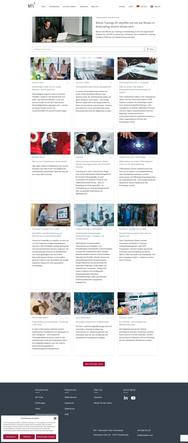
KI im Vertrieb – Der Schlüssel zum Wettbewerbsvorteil (132, 323)
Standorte (98, 397)
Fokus (43, 7)
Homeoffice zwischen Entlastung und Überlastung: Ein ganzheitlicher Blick (47, 234)
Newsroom (84, 7)
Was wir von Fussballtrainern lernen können (49, 161)
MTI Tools (39, 397)
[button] (55, 418)
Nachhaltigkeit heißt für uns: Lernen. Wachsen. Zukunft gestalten (46, 88)
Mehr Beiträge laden (94, 364)
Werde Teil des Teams (103, 403)
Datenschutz (70, 409)
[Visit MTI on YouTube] (133, 398)
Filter (152, 49)
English (157, 6)
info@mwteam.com (145, 435)
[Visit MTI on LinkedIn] (125, 398)
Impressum (69, 403)
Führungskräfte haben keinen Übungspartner (93, 86)
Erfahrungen (54, 7)
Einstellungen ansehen (46, 437)
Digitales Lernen (69, 7)
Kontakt (122, 7)
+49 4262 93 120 (144, 430)
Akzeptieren (11, 437)
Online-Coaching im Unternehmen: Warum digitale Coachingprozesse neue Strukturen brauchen (93, 164)
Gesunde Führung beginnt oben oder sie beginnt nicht (135, 234)
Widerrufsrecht (71, 397)
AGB (66, 414)
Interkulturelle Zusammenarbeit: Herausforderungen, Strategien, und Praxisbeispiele (90, 236)
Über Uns (94, 7)
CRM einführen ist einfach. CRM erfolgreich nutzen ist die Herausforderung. (136, 163)
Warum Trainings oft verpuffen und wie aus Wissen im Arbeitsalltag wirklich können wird (125, 24)
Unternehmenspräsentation (46, 414)
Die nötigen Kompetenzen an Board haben (92, 321)
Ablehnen (27, 437)
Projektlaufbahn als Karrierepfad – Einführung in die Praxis (50, 323)
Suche (130, 7)
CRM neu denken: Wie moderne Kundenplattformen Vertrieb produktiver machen (135, 89)
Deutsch (144, 6)
